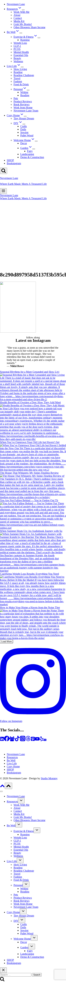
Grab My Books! (23, 24)
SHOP (10, 160)
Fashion (18, 81)
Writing (24, 92)
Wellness (18, 61)
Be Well (11, 760)
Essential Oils (21, 55)
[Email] (45, 740)
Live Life (12, 763)
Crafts (23, 126)
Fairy (30, 151)
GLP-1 (17, 46)
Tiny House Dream (24, 118)
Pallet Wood (26, 135)
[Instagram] (22, 740)
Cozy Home (13, 766)
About (17, 15)
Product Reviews (23, 101)
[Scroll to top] (2, 787)
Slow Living (20, 69)
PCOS (17, 49)
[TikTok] (17, 740)
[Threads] (28, 740)
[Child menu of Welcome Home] (36, 141)
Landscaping (27, 154)
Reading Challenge (24, 75)
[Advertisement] (33, 235)
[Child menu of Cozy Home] (25, 116)
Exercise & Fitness (24, 831)
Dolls (23, 129)
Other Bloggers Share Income (29, 27)
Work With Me (21, 12)
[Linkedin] (2, 740)
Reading (18, 72)
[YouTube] (37, 740)
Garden (24, 947)
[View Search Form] (3, 171)
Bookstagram (14, 163)
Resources (12, 757)
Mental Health (21, 52)
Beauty (17, 58)
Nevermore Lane (16, 4)
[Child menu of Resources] (23, 9)
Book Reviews (21, 104)
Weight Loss (20, 42)
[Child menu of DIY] (24, 124)
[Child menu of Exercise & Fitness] (39, 37)
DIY (16, 920)
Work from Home (23, 107)
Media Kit (19, 21)
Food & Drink (21, 84)
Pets (16, 98)
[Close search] (3, 970)
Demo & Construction (32, 157)
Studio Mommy (49, 778)
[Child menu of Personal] (28, 90)
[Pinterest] (33, 740)
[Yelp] (42, 740)
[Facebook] (6, 740)
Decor (23, 143)
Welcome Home (22, 938)
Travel (17, 78)
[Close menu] (1, 791)
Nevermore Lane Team (26, 110)
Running (25, 39)
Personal (18, 885)
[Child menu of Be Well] (20, 32)
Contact (18, 18)
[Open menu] (3, 191)
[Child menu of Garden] (33, 148)
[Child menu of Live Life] (22, 67)
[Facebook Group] (12, 740)
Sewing (24, 132)
